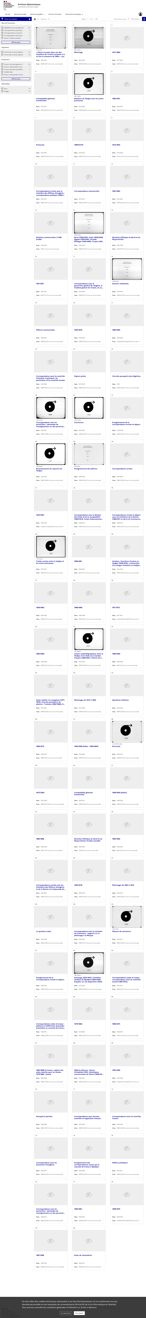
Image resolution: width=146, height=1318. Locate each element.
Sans (5, 89)
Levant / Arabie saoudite (12, 38)
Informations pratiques (73, 14)
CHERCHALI (8, 72)
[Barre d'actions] (144, 19)
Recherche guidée (36, 14)
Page (83, 19)
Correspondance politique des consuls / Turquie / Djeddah (24, 30)
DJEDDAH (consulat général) (13, 28)
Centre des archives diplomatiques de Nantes (19, 52)
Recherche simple (20, 14)
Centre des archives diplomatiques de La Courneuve (21, 55)
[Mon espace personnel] (140, 14)
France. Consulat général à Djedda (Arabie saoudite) (21, 64)
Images (6, 91)
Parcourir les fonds (55, 14)
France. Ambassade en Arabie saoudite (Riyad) (19, 67)
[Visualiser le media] (51, 37)
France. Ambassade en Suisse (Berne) (16, 75)
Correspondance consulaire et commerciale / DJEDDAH (23, 33)
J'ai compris (79, 1313)
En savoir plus (66, 1313)
